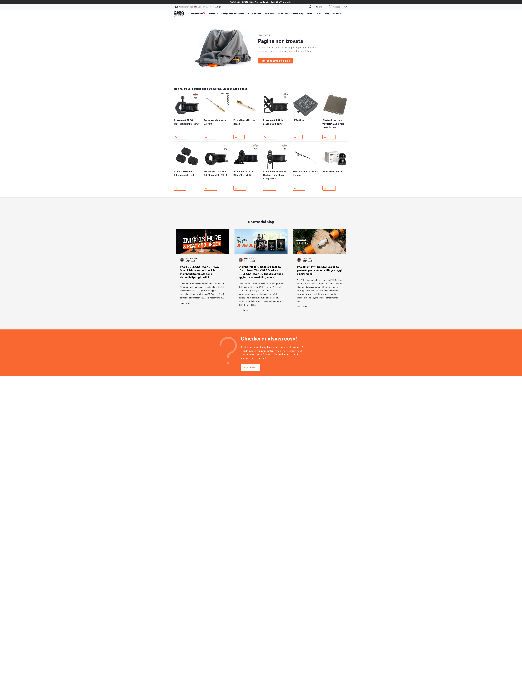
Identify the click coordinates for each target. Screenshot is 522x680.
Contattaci (250, 367)
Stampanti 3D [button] (197, 13)
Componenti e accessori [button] (232, 13)
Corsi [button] (318, 13)
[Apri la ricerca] (310, 6)
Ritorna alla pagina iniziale (275, 60)
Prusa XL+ (254, 1)
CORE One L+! (285, 1)
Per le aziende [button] (254, 13)
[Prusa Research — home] (179, 13)
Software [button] (269, 13)
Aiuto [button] (309, 13)
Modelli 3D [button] (282, 13)
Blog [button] (327, 13)
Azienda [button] (337, 13)
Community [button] (297, 13)
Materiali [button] (213, 13)
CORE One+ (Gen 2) (269, 1)
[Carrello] (345, 6)
